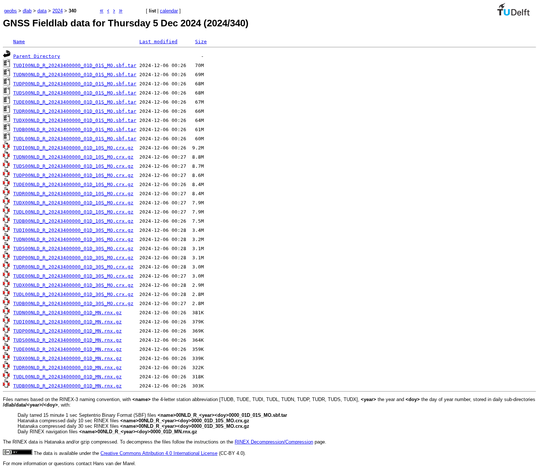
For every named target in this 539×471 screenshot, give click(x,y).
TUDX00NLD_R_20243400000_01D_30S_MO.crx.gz (73, 285)
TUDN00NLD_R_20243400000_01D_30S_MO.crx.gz (73, 239)
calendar (169, 11)
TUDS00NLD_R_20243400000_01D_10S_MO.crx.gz (73, 166)
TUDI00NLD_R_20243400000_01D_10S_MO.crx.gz (73, 148)
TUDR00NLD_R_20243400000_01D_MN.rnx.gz (67, 367)
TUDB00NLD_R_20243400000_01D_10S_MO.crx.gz (73, 221)
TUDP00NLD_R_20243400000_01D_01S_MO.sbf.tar (74, 83)
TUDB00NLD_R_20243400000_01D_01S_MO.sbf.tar (74, 129)
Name (19, 41)
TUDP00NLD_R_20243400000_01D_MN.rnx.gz (67, 331)
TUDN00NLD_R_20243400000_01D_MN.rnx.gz (67, 312)
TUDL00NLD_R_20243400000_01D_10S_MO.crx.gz (73, 212)
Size (201, 41)
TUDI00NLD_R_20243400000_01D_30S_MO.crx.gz (73, 230)
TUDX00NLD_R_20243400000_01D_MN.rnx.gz (67, 358)
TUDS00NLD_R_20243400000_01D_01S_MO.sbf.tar (74, 93)
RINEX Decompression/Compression (274, 442)
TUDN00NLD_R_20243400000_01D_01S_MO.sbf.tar (74, 74)
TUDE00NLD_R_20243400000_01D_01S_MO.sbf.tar (74, 102)
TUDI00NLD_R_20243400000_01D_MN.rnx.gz (67, 321)
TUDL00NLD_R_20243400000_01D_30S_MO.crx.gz (73, 294)
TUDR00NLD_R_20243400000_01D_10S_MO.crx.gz (73, 193)
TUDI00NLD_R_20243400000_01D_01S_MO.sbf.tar (74, 65)
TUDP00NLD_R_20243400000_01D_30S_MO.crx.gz (73, 257)
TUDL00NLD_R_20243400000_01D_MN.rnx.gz (67, 376)
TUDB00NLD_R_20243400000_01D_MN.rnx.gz (67, 386)
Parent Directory (36, 56)
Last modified (158, 41)
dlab (27, 11)
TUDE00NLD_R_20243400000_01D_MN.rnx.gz (67, 349)
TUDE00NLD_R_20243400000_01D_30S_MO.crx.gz (73, 276)
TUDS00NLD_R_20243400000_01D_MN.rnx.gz (67, 340)
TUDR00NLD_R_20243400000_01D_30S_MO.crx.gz (73, 267)
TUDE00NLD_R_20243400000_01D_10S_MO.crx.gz (73, 184)
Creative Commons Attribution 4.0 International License (158, 453)
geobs (10, 11)
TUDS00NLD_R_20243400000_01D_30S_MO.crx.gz (73, 248)
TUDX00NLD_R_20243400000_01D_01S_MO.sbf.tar (74, 120)
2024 (57, 11)
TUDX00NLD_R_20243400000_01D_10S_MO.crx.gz (73, 202)
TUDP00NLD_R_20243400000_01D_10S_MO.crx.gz (73, 175)
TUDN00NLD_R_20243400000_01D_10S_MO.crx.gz (73, 157)
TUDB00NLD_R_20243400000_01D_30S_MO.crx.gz (73, 303)
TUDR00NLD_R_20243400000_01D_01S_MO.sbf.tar (74, 111)
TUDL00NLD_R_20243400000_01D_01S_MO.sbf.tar (74, 138)
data (42, 11)
